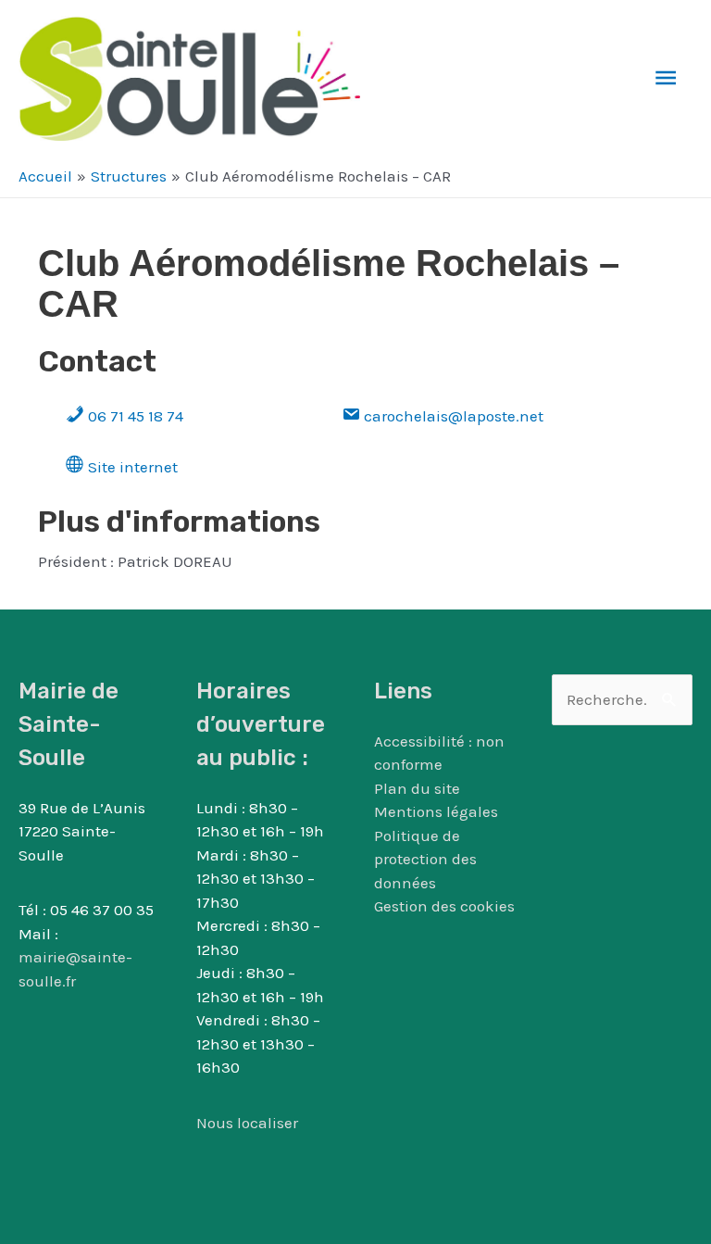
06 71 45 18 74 (133, 416)
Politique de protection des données (425, 859)
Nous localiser (247, 1122)
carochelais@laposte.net (451, 416)
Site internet (131, 467)
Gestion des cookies (444, 906)
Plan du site (417, 788)
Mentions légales (436, 811)
